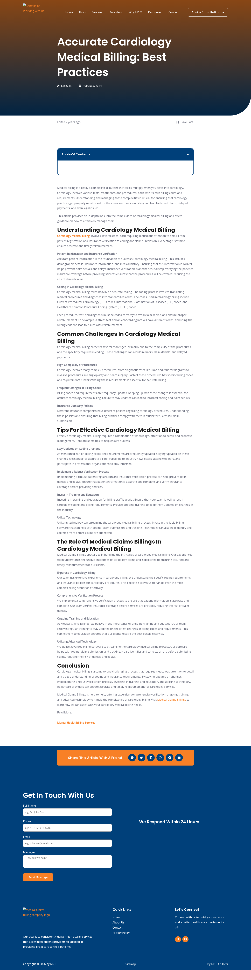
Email (26, 837)
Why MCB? (136, 12)
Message (29, 852)
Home (69, 12)
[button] (188, 154)
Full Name (29, 805)
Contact (173, 12)
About (82, 12)
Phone (27, 821)
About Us (118, 922)
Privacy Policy (121, 932)
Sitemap (131, 964)
